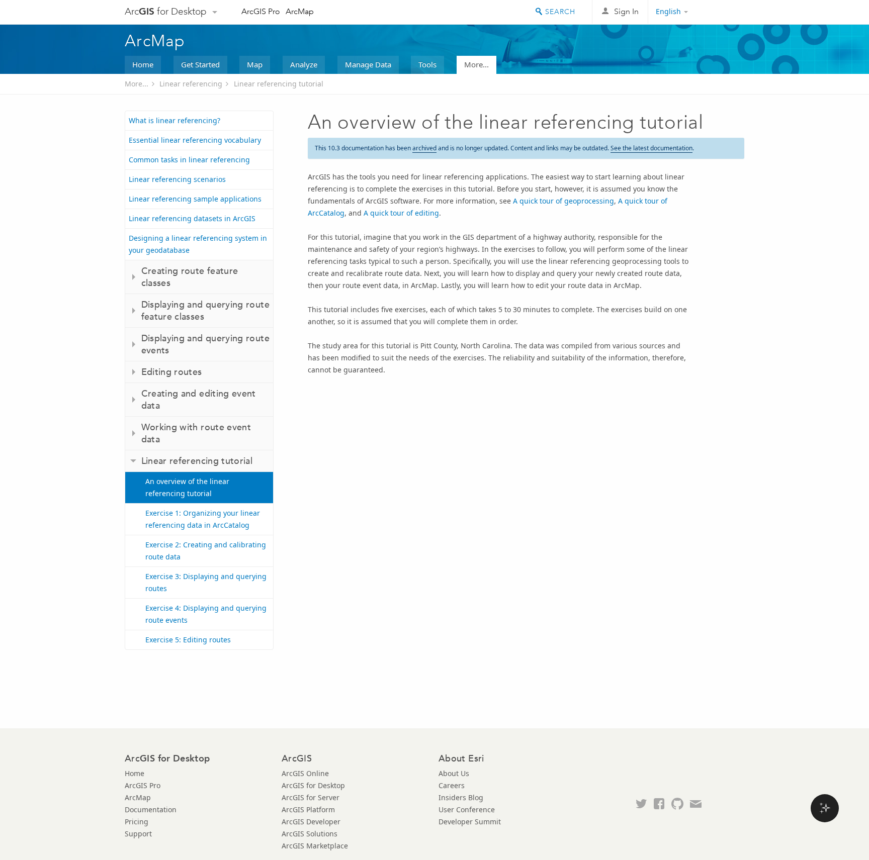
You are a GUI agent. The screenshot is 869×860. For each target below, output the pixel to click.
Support (138, 833)
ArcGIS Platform (308, 809)
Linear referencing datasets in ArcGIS (192, 218)
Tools (427, 64)
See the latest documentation (651, 148)
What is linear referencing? (174, 120)
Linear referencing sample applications (195, 199)
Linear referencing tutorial (278, 83)
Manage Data (368, 64)
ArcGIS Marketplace (315, 845)
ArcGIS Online (305, 773)
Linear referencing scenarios (177, 179)
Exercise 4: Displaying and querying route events (206, 614)
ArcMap (300, 11)
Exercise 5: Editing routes (188, 639)
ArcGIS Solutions (309, 833)
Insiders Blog (461, 797)
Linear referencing (190, 83)
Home (142, 64)
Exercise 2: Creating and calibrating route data (205, 550)
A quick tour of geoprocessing (563, 201)
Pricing (136, 821)
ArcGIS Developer (311, 821)
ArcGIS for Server (310, 797)
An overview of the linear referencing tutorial (187, 487)
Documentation (151, 809)
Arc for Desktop (166, 11)
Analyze (303, 64)
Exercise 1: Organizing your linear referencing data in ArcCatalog (202, 519)
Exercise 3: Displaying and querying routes (206, 582)
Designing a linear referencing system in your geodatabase (198, 244)
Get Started (200, 64)
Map (255, 64)
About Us (454, 773)
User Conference (467, 809)
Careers (452, 785)
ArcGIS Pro (260, 11)
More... (476, 64)
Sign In (626, 11)
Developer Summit (470, 821)
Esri (723, 12)
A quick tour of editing (401, 213)
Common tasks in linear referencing (189, 159)
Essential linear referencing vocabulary (195, 140)
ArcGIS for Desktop (313, 785)
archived (424, 148)
